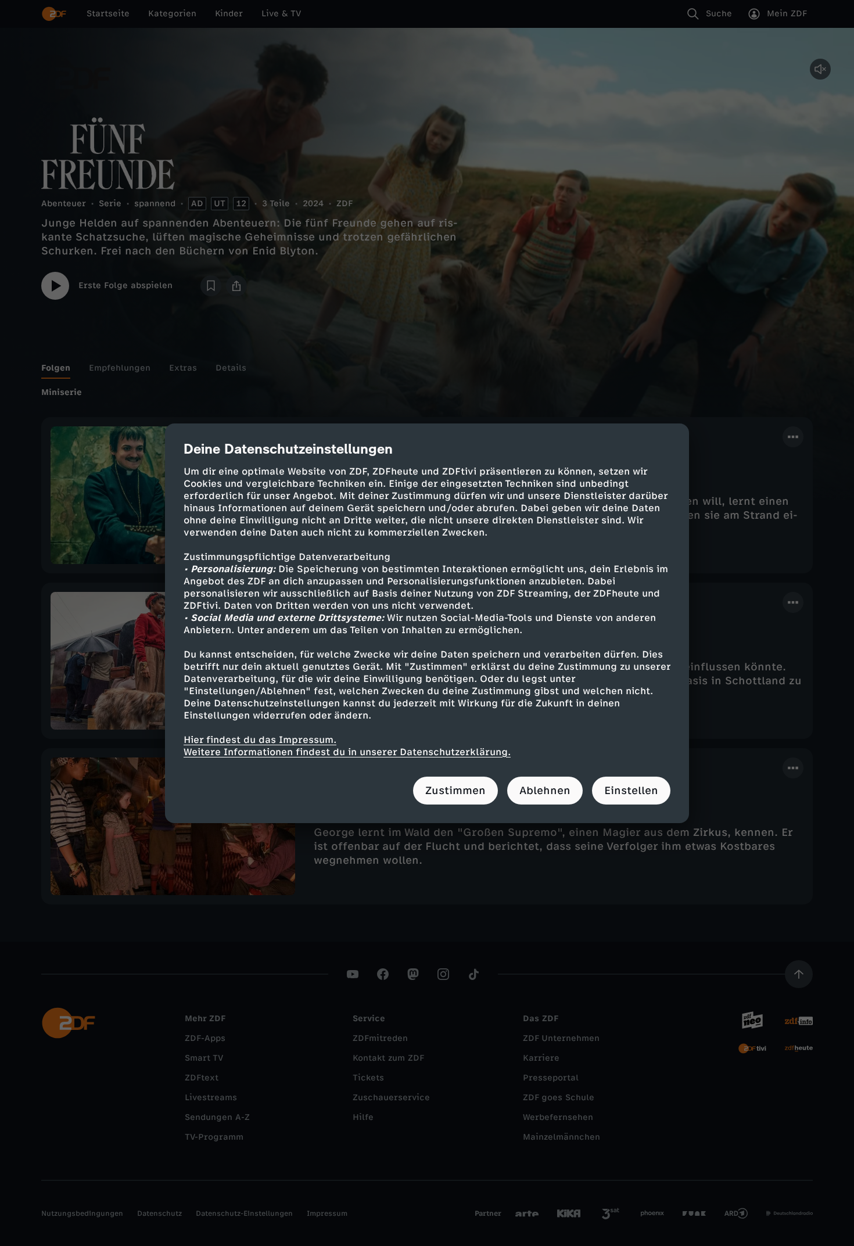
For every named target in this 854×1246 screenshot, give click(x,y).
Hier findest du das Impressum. (260, 739)
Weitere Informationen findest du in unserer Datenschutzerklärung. (347, 751)
